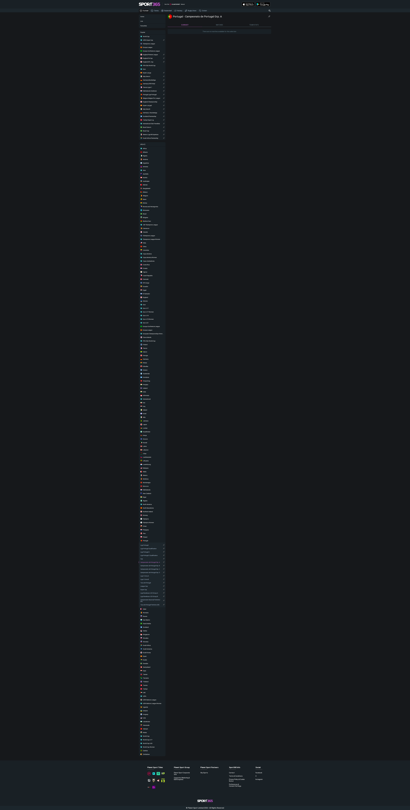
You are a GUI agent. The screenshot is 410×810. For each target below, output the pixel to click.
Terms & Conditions (236, 776)
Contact (232, 773)
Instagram (259, 779)
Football (145, 11)
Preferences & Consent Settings (235, 785)
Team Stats (254, 25)
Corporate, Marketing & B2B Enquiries (182, 778)
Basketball (168, 11)
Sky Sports (204, 773)
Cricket (204, 11)
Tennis (156, 11)
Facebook (259, 773)
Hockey (179, 11)
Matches (219, 25)
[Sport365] (149, 4)
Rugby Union (192, 11)
